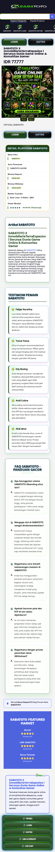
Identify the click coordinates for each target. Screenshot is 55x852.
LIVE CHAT (29, 846)
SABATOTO (31, 250)
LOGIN (14, 42)
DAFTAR (40, 42)
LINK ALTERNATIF (29, 839)
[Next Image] (51, 92)
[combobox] (25, 16)
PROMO (29, 819)
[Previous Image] (4, 92)
